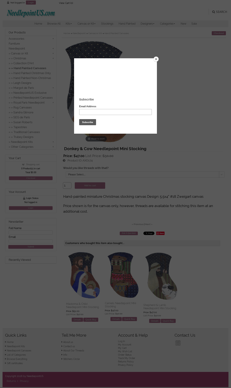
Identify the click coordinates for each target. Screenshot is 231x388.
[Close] (156, 59)
